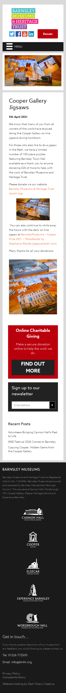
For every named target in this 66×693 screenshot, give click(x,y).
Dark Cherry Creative (41, 684)
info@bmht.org (22, 662)
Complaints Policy (14, 677)
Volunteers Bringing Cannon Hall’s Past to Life (32, 434)
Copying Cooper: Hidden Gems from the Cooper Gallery (31, 449)
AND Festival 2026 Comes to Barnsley (32, 442)
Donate (47, 34)
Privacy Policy (11, 673)
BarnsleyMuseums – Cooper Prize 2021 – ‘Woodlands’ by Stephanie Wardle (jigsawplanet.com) (33, 238)
